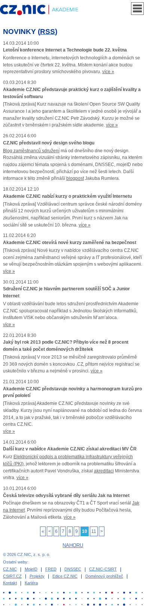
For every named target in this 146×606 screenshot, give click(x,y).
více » (108, 71)
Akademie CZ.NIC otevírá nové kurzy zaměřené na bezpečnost (69, 242)
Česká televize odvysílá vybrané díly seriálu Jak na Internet (66, 495)
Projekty (37, 576)
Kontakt (10, 583)
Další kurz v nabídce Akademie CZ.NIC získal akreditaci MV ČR (70, 449)
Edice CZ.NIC (64, 576)
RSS (47, 31)
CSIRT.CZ (12, 576)
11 (93, 531)
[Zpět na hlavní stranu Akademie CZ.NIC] (44, 10)
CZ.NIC (10, 569)
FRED (51, 569)
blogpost (75, 178)
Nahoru (73, 545)
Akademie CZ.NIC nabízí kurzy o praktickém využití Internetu (67, 196)
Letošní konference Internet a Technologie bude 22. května (65, 50)
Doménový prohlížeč (104, 576)
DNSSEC (72, 569)
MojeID (31, 569)
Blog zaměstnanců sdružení (31, 150)
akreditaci (104, 471)
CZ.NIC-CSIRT (103, 569)
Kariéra (31, 583)
